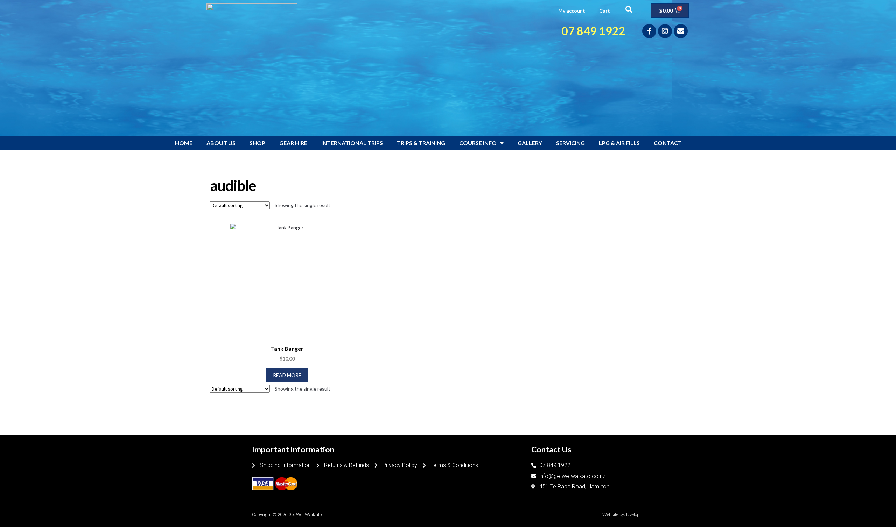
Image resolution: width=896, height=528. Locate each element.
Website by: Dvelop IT (623, 514)
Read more (287, 375)
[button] (629, 9)
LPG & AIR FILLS (619, 143)
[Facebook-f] (649, 31)
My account (571, 11)
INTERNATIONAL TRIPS (352, 143)
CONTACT (668, 143)
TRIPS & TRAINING (421, 143)
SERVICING (570, 143)
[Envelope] (681, 31)
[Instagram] (665, 31)
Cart (604, 11)
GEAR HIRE (293, 143)
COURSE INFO (478, 143)
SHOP (257, 143)
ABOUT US (221, 143)
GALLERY (530, 143)
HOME (183, 143)
